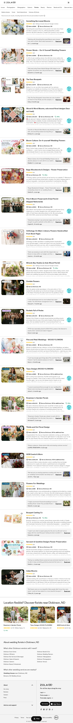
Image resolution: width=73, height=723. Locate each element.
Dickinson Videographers (44, 656)
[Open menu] (5, 2)
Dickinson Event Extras (10, 651)
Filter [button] (38, 719)
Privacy (17, 717)
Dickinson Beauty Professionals (12, 664)
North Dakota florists (22, 12)
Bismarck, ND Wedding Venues (12, 676)
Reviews (6, 692)
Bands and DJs (58, 7)
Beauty (43, 7)
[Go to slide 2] (11, 33)
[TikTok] (52, 710)
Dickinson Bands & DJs (43, 651)
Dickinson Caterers (9, 661)
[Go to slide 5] (15, 33)
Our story (6, 689)
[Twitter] (47, 710)
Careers (6, 694)
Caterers (29, 7)
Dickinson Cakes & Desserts (11, 659)
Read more (59, 41)
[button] (21, 22)
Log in (42, 692)
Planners (49, 7)
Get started (45, 704)
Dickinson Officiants (9, 654)
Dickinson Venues (42, 661)
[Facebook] (41, 710)
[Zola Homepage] (11, 2)
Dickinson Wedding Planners (45, 654)
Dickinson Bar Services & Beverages (14, 656)
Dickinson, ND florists (34, 12)
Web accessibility (47, 717)
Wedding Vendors (5, 12)
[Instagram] (49, 710)
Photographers (11, 7)
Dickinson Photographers (44, 659)
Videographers (21, 7)
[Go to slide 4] (14, 33)
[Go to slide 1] (10, 33)
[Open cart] (68, 2)
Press (5, 697)
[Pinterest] (44, 710)
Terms (22, 717)
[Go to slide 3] (12, 33)
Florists (36, 7)
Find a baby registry (45, 698)
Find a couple (44, 695)
